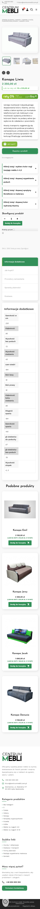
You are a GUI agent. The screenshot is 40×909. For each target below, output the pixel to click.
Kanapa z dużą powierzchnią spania (17, 20)
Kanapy (18, 20)
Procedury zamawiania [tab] (14, 279)
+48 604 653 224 (11, 780)
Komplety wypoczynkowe (12, 819)
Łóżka (5, 824)
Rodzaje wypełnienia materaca (15, 853)
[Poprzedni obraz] (3, 72)
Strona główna (8, 20)
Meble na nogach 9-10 (11, 830)
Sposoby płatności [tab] (13, 288)
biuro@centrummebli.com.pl (16, 783)
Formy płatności (9, 851)
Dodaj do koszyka (12, 223)
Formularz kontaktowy (14, 888)
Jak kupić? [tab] (9, 270)
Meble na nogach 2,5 (11, 827)
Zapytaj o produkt (20, 151)
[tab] (20, 262)
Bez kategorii (8, 805)
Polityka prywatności (12, 906)
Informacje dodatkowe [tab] (15, 262)
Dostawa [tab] (8, 296)
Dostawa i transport (11, 848)
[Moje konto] (27, 9)
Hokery (6, 813)
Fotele (5, 810)
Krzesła (6, 821)
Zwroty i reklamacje (11, 845)
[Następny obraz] (8, 72)
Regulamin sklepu (29, 906)
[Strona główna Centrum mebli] (10, 10)
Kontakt (6, 856)
